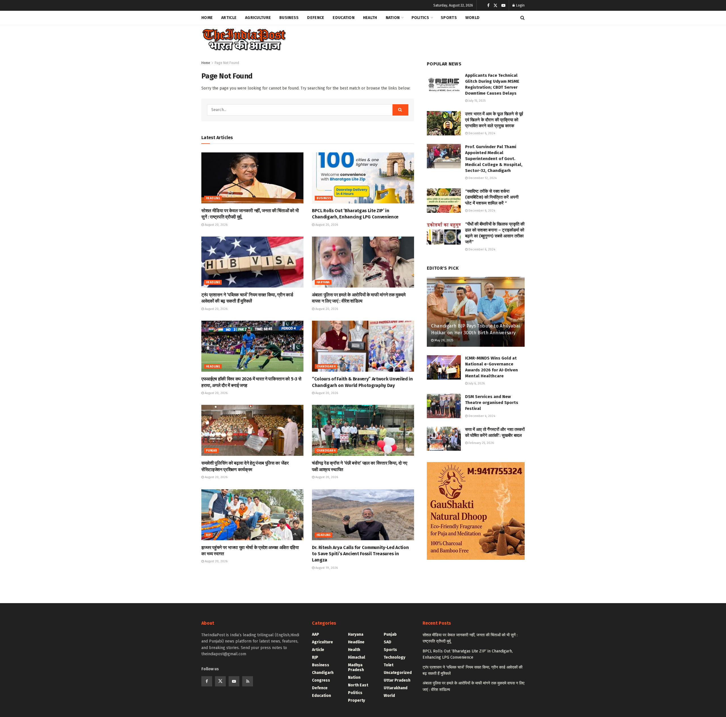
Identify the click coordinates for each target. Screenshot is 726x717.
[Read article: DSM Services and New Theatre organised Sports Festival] (444, 406)
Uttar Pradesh (397, 680)
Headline (213, 198)
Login (520, 5)
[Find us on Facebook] (488, 5)
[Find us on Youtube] (503, 5)
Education (343, 17)
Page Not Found (227, 63)
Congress (321, 680)
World (472, 17)
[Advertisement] (421, 38)
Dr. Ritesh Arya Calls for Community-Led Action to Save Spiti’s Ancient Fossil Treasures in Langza (360, 554)
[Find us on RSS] (247, 681)
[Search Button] (522, 18)
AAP (315, 634)
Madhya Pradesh (356, 667)
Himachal (356, 657)
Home (207, 17)
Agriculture (258, 17)
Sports (449, 17)
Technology (394, 657)
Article (229, 17)
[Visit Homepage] (243, 40)
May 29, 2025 (443, 340)
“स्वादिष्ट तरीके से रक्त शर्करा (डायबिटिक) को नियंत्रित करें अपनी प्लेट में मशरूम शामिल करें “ (491, 197)
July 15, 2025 (477, 101)
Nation (393, 17)
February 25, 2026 (481, 443)
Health (370, 17)
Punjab (211, 450)
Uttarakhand (396, 688)
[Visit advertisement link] (476, 511)
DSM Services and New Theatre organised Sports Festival (491, 402)
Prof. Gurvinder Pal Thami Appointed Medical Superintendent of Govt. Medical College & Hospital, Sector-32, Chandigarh (493, 158)
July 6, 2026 (476, 383)
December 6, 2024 (481, 133)
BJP (208, 535)
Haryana (323, 282)
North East (358, 685)
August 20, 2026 (215, 225)
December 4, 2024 (481, 416)
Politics (420, 17)
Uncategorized (398, 672)
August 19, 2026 (326, 568)
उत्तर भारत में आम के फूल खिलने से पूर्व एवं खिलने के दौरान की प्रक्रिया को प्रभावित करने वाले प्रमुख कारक (494, 119)
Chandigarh (325, 366)
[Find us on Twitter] (495, 5)
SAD (387, 642)
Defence (315, 17)
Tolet (388, 665)
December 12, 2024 (482, 178)
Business (289, 17)
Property (356, 700)
